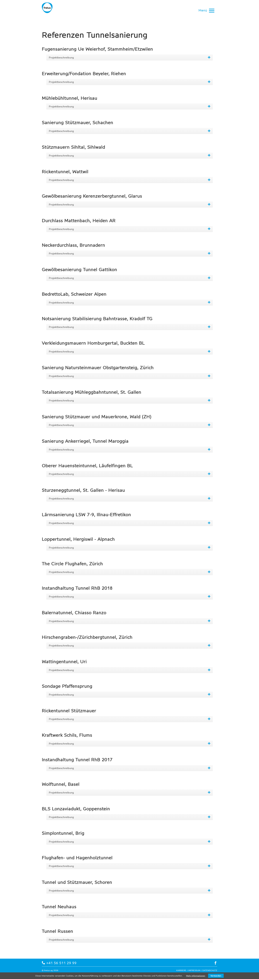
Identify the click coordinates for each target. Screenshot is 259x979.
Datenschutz (209, 970)
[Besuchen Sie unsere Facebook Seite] (215, 963)
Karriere (181, 970)
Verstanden (215, 976)
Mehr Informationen (195, 976)
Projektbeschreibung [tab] (61, 57)
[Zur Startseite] (49, 7)
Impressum (194, 970)
